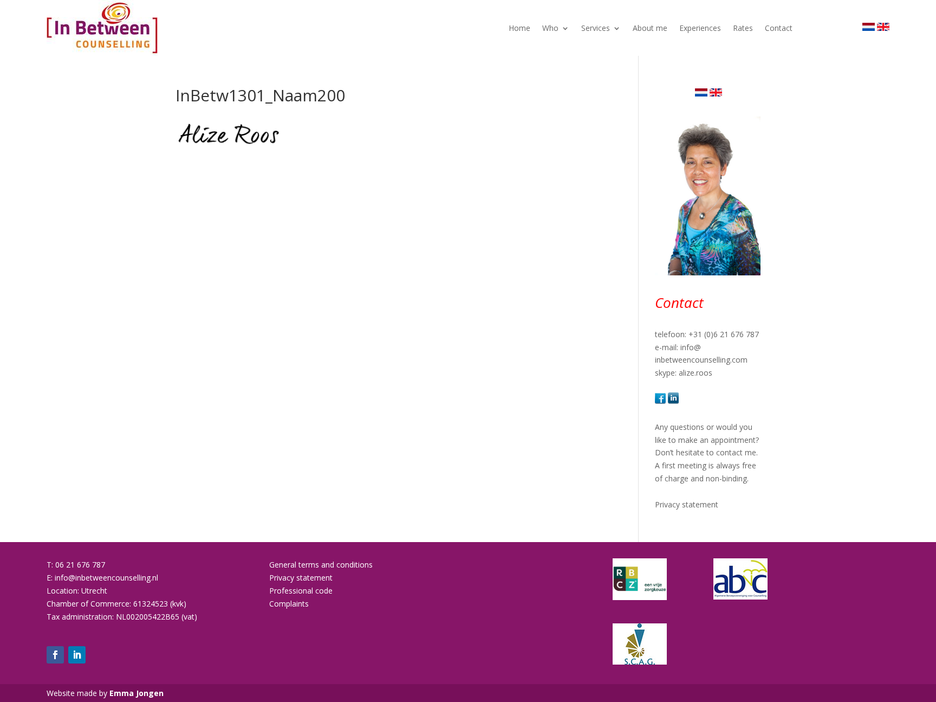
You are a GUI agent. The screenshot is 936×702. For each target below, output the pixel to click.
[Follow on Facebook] (55, 655)
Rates (743, 28)
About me (650, 28)
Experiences (700, 28)
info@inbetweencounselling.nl (106, 577)
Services (595, 28)
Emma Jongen (136, 693)
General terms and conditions (321, 564)
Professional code (301, 590)
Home (519, 28)
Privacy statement (686, 504)
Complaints (289, 603)
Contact (778, 28)
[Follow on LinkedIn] (77, 655)
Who (550, 28)
